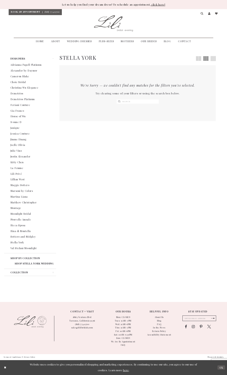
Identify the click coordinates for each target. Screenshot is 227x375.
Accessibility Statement (159, 334)
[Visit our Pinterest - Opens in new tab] (201, 327)
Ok (221, 367)
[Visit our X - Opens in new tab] (209, 327)
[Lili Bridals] (113, 23)
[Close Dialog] (5, 367)
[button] (202, 14)
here (126, 370)
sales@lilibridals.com (82, 327)
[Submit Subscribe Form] (212, 318)
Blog (159, 320)
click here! (158, 4)
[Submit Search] (119, 101)
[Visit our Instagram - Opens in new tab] (193, 327)
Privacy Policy (29, 357)
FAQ (159, 324)
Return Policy (159, 331)
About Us (159, 317)
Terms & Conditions (12, 357)
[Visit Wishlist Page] (216, 14)
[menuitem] (25, 12)
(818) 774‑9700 (82, 324)
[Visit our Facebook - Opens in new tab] (186, 327)
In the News (159, 327)
